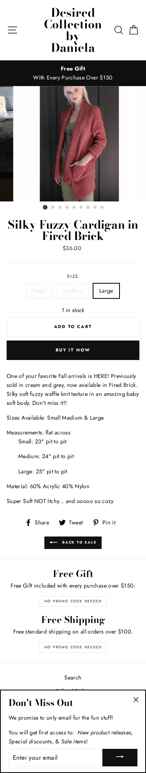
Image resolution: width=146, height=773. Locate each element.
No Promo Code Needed (73, 601)
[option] (73, 73)
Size (73, 276)
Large (106, 291)
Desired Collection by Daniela (73, 30)
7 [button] (88, 208)
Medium (72, 291)
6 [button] (81, 208)
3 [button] (60, 208)
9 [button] (102, 208)
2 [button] (53, 208)
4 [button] (67, 208)
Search (72, 677)
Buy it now (73, 350)
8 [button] (95, 208)
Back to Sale (78, 542)
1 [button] (45, 207)
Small (39, 291)
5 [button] (74, 208)
